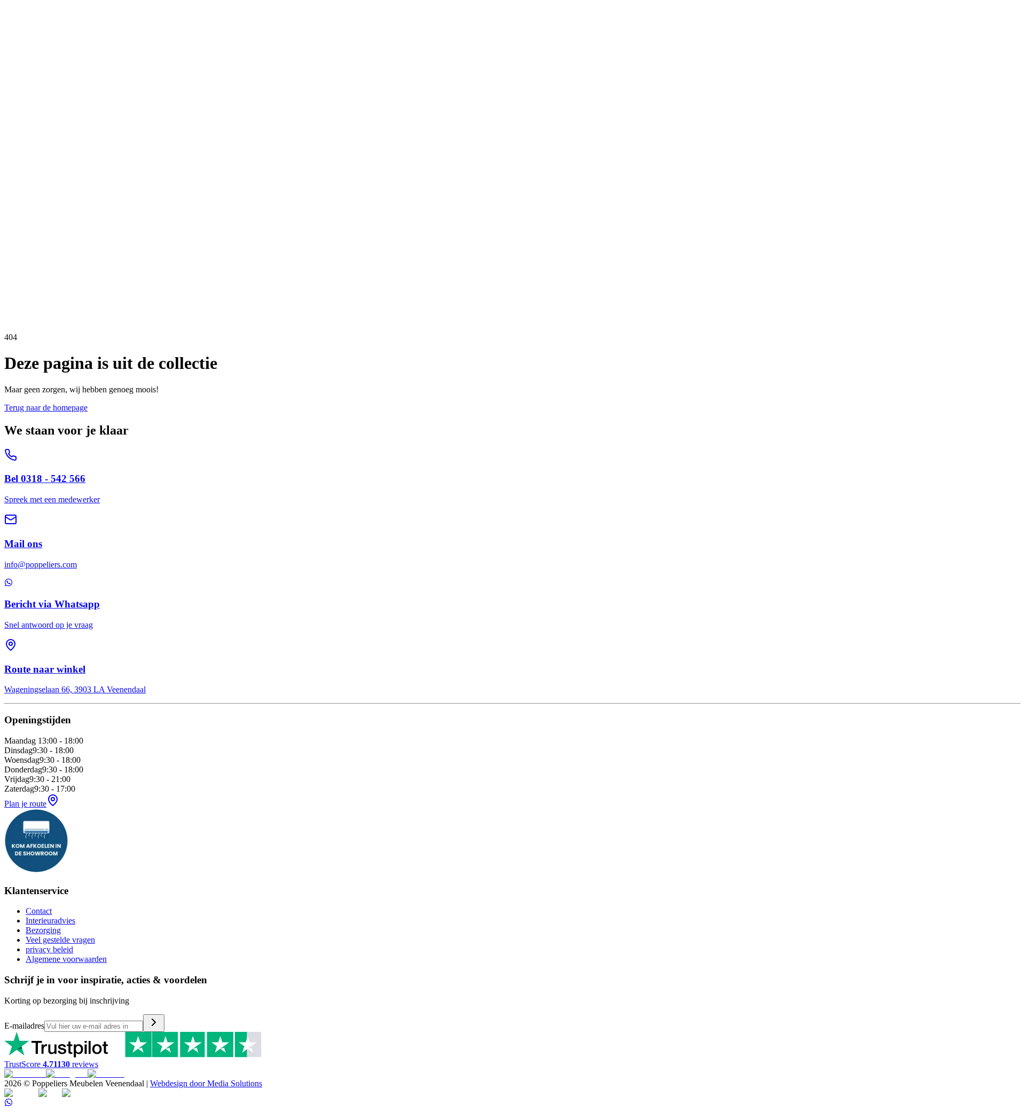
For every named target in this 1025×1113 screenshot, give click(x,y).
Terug (29, 265)
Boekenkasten (284, 78)
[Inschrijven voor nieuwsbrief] (153, 1023)
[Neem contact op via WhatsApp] (8, 1103)
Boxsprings (24, 135)
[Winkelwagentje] (24, 6)
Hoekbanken (52, 49)
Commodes (102, 135)
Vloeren (17, 107)
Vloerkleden (25, 116)
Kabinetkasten (149, 78)
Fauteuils (137, 49)
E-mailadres (24, 1025)
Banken (17, 49)
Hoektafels (88, 97)
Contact (39, 910)
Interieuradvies (50, 920)
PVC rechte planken (80, 116)
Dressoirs (62, 78)
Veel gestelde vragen (60, 939)
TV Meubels (25, 78)
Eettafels (18, 97)
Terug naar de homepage (46, 407)
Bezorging (43, 930)
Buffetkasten (239, 78)
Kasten (16, 68)
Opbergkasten (101, 78)
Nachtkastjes (142, 135)
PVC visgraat (137, 116)
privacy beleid (49, 949)
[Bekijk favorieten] (12, 6)
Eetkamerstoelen (180, 49)
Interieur (18, 59)
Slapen (15, 126)
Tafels (14, 87)
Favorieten (22, 247)
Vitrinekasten (196, 78)
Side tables (124, 97)
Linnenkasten (186, 135)
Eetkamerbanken (236, 49)
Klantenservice (29, 145)
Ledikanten (64, 135)
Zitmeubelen (25, 39)
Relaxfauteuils (98, 49)
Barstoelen (282, 49)
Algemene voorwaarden (66, 959)
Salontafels (51, 97)
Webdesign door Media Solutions (206, 1083)
